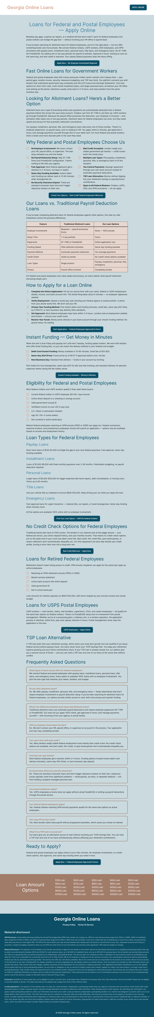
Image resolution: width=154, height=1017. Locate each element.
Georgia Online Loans (30, 7)
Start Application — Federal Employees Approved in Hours (77, 329)
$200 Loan (78, 880)
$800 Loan (97, 883)
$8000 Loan (97, 890)
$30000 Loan (116, 894)
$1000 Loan (133, 883)
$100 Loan (60, 880)
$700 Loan (78, 883)
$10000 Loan (134, 890)
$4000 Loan (115, 887)
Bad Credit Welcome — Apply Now (77, 551)
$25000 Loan (98, 894)
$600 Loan (60, 883)
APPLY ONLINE (138, 7)
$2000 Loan (79, 887)
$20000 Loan (80, 894)
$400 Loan (115, 880)
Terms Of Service (86, 925)
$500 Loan (133, 880)
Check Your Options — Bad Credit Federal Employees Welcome (77, 195)
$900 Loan (115, 883)
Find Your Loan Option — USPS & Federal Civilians (77, 518)
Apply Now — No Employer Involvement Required (77, 63)
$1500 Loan (60, 887)
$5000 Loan (133, 887)
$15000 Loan (61, 894)
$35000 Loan (134, 894)
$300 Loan (97, 880)
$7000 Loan (79, 890)
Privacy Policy (69, 925)
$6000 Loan (61, 890)
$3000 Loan (97, 887)
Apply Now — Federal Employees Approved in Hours (77, 862)
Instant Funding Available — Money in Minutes (77, 375)
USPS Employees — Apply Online (77, 630)
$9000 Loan (115, 890)
